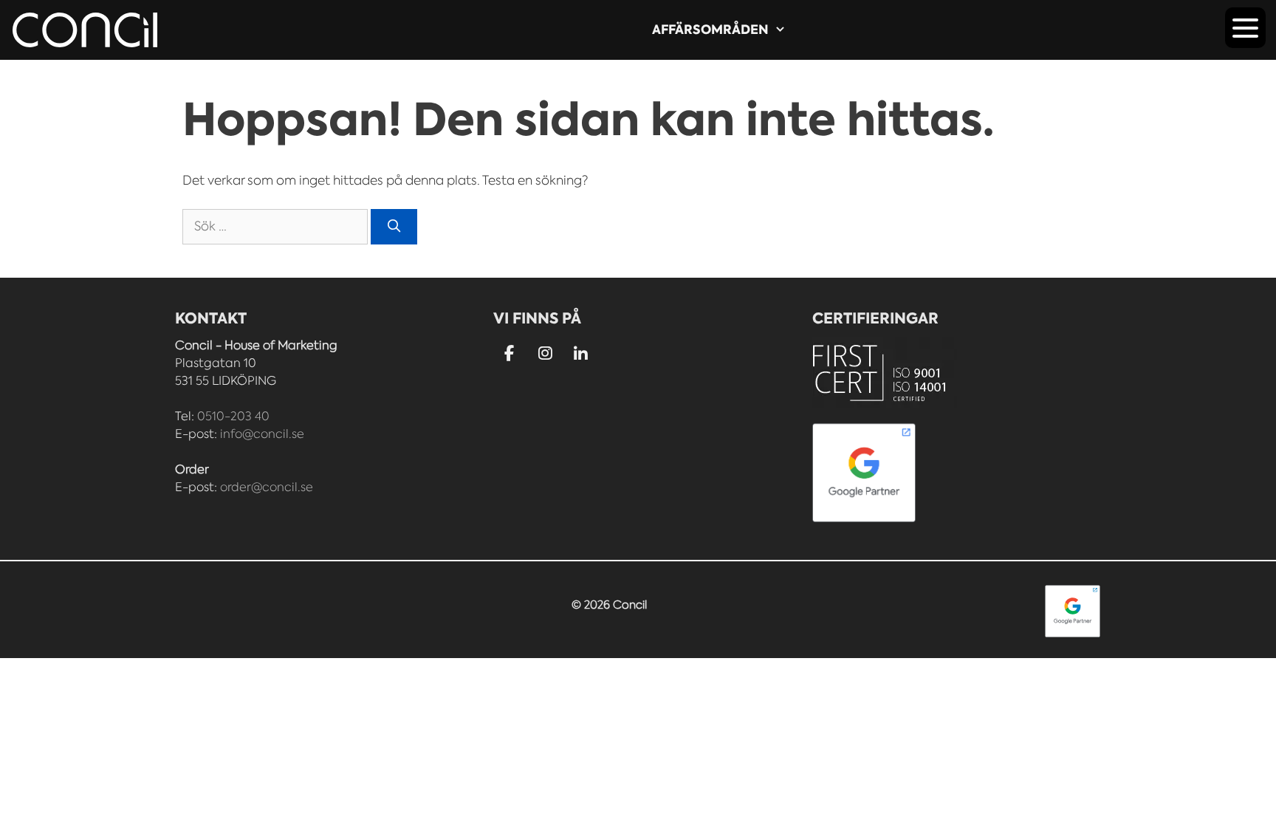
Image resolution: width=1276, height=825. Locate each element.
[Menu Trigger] (1245, 27)
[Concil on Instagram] (545, 354)
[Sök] (394, 226)
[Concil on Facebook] (509, 354)
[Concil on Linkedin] (581, 355)
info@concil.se (262, 434)
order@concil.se (266, 487)
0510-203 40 (233, 416)
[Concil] (85, 30)
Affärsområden (710, 29)
